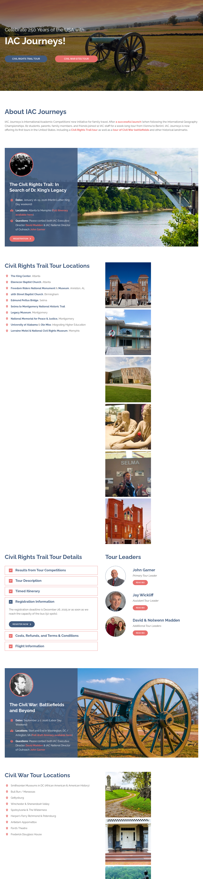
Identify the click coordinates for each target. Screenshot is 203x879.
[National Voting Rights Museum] (128, 453)
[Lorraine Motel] (128, 311)
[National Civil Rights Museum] (128, 405)
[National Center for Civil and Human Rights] (128, 358)
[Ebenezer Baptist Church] (128, 500)
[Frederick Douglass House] (128, 821)
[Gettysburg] (128, 868)
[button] (51, 570)
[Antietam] (128, 773)
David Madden (34, 225)
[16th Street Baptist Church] (128, 264)
